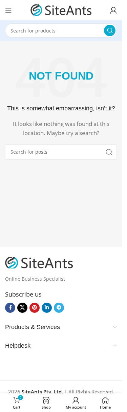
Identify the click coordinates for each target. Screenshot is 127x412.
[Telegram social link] (59, 308)
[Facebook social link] (10, 308)
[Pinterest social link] (34, 308)
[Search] (109, 30)
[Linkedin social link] (47, 308)
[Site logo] (60, 9)
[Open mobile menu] (8, 10)
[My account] (113, 10)
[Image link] (39, 262)
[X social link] (22, 308)
